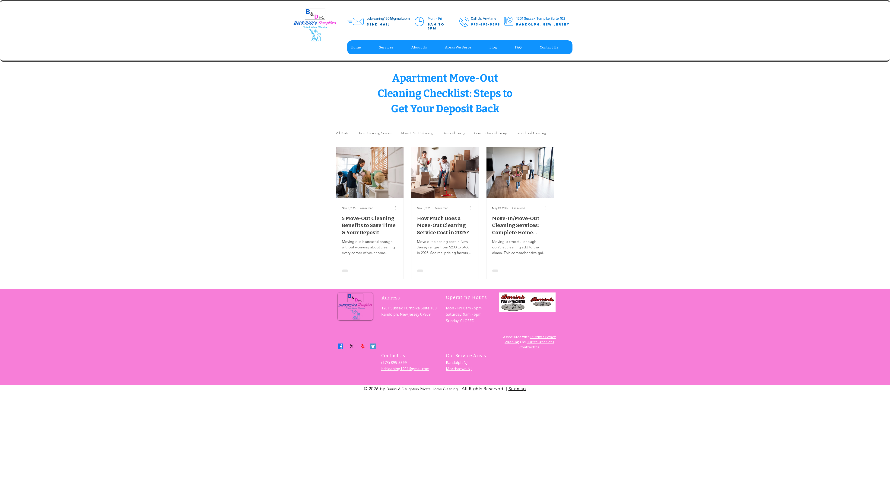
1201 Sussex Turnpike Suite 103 (540, 18)
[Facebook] (340, 346)
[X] (351, 346)
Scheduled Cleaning (531, 133)
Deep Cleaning (454, 133)
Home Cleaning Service (375, 133)
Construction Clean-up (490, 133)
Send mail (378, 24)
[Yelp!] (363, 346)
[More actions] (397, 208)
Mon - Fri (435, 18)
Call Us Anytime (483, 18)
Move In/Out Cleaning (417, 133)
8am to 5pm (436, 26)
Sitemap (517, 388)
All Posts (342, 133)
